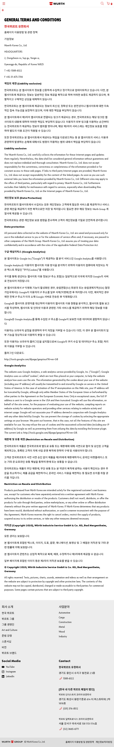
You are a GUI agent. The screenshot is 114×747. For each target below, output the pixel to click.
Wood (62, 632)
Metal (62, 627)
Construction (65, 622)
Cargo (62, 617)
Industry (63, 636)
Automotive (64, 613)
